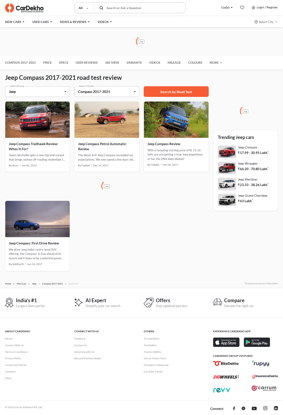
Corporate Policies (16, 365)
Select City (266, 22)
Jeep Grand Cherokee (252, 195)
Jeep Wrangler (248, 163)
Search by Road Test (176, 92)
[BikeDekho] (226, 363)
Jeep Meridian (247, 179)
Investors (10, 371)
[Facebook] (234, 409)
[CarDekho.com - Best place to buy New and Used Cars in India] (24, 8)
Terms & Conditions (16, 352)
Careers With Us (14, 345)
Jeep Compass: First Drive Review (34, 243)
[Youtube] (254, 409)
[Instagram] (265, 409)
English (225, 7)
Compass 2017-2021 (20, 62)
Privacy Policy (13, 358)
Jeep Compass (247, 147)
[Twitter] (243, 409)
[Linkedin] (276, 409)
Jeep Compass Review (163, 144)
